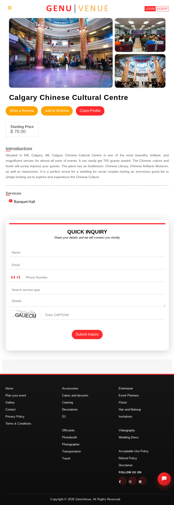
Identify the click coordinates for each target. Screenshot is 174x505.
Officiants (68, 430)
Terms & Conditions (18, 423)
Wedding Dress (129, 437)
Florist (123, 402)
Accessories (70, 388)
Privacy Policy (14, 416)
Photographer (71, 444)
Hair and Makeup (130, 409)
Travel (66, 458)
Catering (67, 402)
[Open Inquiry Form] (164, 479)
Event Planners (129, 395)
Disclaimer (126, 465)
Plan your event (15, 395)
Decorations (70, 409)
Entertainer (126, 388)
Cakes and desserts (75, 395)
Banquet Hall (24, 202)
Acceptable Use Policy (134, 451)
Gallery (10, 402)
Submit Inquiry (87, 334)
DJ (64, 416)
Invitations (125, 416)
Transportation (71, 451)
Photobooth (69, 437)
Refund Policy (128, 458)
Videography (127, 430)
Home (9, 388)
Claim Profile (90, 111)
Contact (10, 409)
